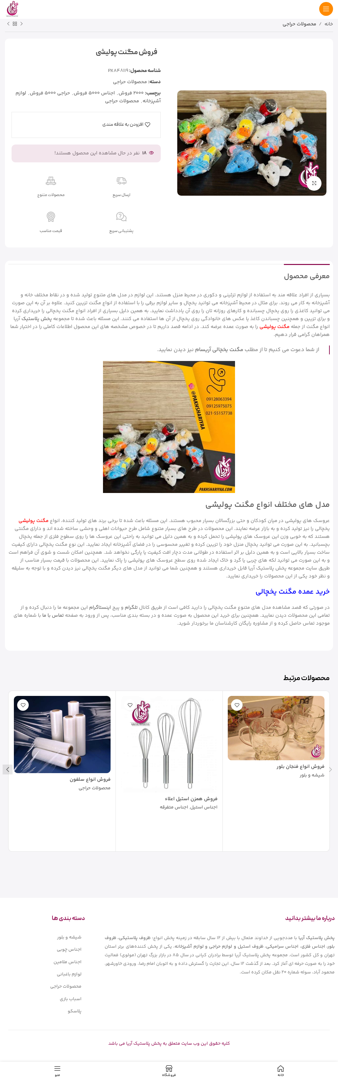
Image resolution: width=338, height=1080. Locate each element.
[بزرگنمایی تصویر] (314, 183)
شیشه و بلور (312, 775)
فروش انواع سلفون (90, 779)
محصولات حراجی (299, 24)
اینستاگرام (100, 607)
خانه (328, 24)
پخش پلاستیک (36, 319)
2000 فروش (131, 93)
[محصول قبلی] (21, 24)
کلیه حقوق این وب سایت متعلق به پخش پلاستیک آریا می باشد (169, 1043)
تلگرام (131, 607)
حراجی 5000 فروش (50, 93)
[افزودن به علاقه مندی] (237, 705)
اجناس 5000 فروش (94, 93)
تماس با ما (53, 615)
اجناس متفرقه (174, 807)
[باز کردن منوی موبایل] (326, 9)
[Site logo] (12, 9)
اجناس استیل (204, 807)
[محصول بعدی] (8, 24)
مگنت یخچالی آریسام (219, 349)
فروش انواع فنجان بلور (300, 766)
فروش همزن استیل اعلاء (191, 799)
